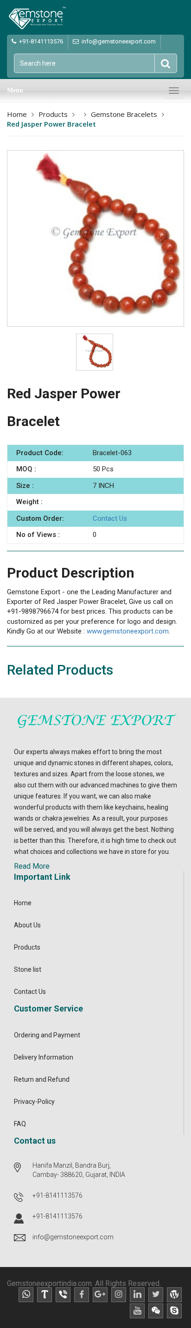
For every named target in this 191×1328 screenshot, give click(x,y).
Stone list (27, 969)
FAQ (20, 1123)
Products (53, 114)
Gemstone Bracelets (124, 114)
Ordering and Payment (47, 1035)
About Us (27, 925)
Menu (15, 90)
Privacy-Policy (34, 1101)
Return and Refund (42, 1079)
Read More (32, 866)
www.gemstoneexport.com (128, 631)
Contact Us (110, 518)
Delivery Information (43, 1057)
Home (17, 114)
